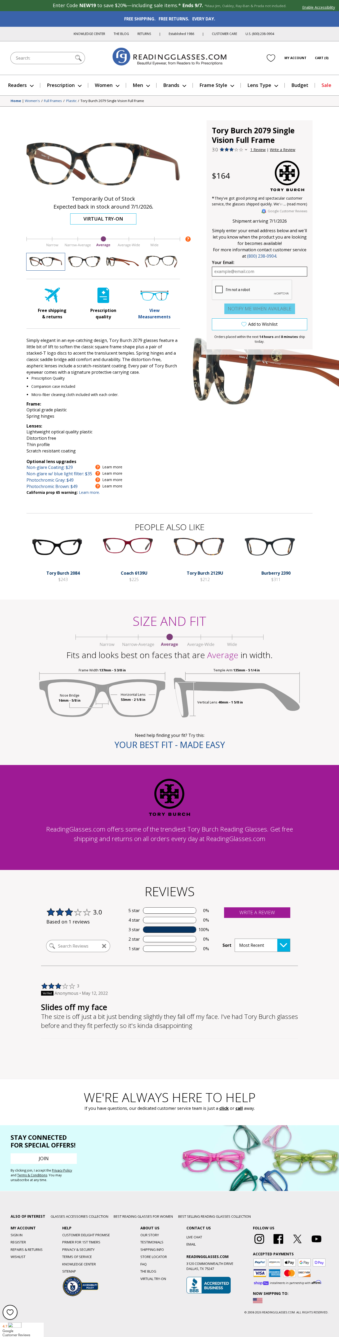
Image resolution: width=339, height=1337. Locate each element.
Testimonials (151, 1242)
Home (16, 101)
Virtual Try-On (103, 218)
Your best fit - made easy (169, 744)
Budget (299, 85)
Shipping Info (152, 1249)
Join (44, 1158)
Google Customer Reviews (287, 211)
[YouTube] (316, 1244)
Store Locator (153, 1256)
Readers (17, 85)
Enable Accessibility (318, 7)
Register (18, 1242)
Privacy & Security (78, 1249)
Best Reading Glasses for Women (143, 1216)
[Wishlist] (271, 58)
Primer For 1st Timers (81, 1242)
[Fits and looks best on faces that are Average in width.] (103, 247)
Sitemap (69, 1271)
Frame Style (213, 85)
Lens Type (259, 85)
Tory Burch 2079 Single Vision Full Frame (112, 101)
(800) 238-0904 (261, 256)
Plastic (71, 101)
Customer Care (224, 34)
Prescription (61, 85)
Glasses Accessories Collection (79, 1216)
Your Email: (223, 262)
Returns (144, 34)
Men (138, 85)
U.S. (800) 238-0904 (260, 34)
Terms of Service (77, 1256)
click (224, 1108)
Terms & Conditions (32, 1175)
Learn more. (89, 492)
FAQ (143, 1264)
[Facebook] (278, 1244)
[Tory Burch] (287, 176)
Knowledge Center (89, 34)
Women (104, 85)
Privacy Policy (62, 1170)
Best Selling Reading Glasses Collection (214, 1216)
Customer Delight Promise (86, 1235)
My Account (295, 58)
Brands (171, 85)
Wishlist (18, 1256)
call (239, 1108)
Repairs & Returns (27, 1249)
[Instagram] (259, 1244)
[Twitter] (297, 1244)
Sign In (17, 1235)
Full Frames (53, 101)
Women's (32, 101)
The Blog (121, 34)
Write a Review (282, 149)
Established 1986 (181, 34)
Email (191, 1244)
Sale (326, 85)
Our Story (149, 1235)
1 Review (258, 149)
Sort (226, 945)
